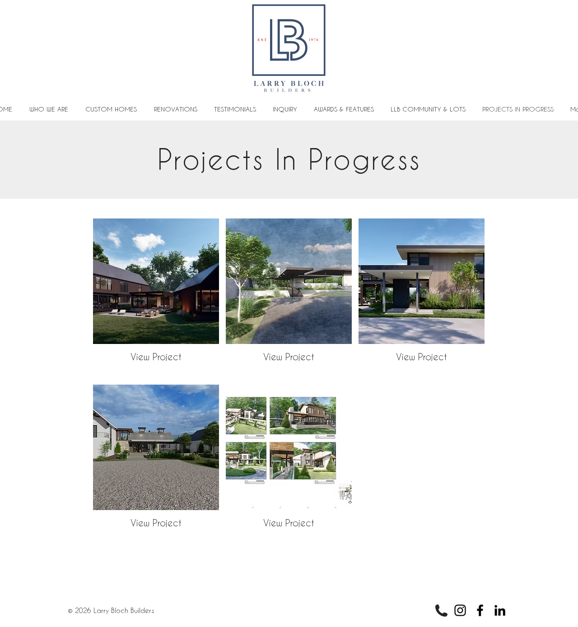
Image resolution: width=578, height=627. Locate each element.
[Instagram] (460, 610)
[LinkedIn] (500, 610)
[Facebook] (480, 610)
